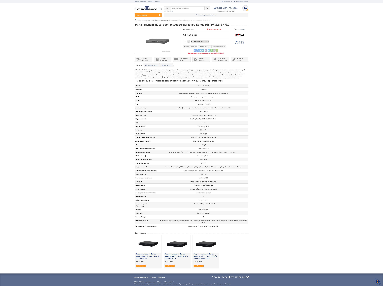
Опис (140, 65)
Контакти (157, 1)
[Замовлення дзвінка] (378, 282)
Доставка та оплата (140, 1)
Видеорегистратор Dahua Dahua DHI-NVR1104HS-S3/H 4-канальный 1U (176, 256)
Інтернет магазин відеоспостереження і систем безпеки (153, 284)
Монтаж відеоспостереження (207, 15)
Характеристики (153, 65)
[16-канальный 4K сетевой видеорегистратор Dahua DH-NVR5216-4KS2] (158, 41)
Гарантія (150, 1)
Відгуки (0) (167, 65)
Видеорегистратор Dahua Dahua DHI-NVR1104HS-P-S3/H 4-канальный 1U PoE (205, 256)
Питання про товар (191, 46)
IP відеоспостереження (145, 20)
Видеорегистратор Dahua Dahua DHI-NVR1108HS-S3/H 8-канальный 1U (147, 256)
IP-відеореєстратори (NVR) (161, 20)
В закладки (205, 46)
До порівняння (220, 46)
